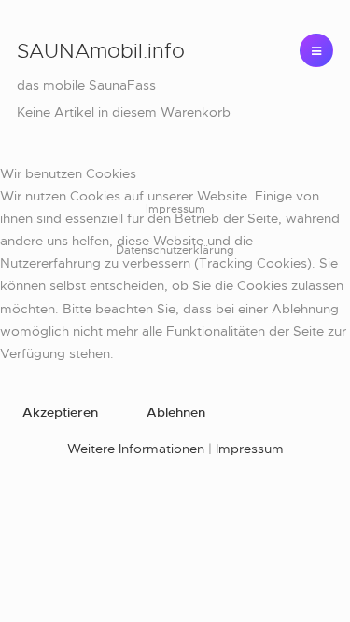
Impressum (250, 448)
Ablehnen (176, 412)
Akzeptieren (60, 412)
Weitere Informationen (135, 448)
